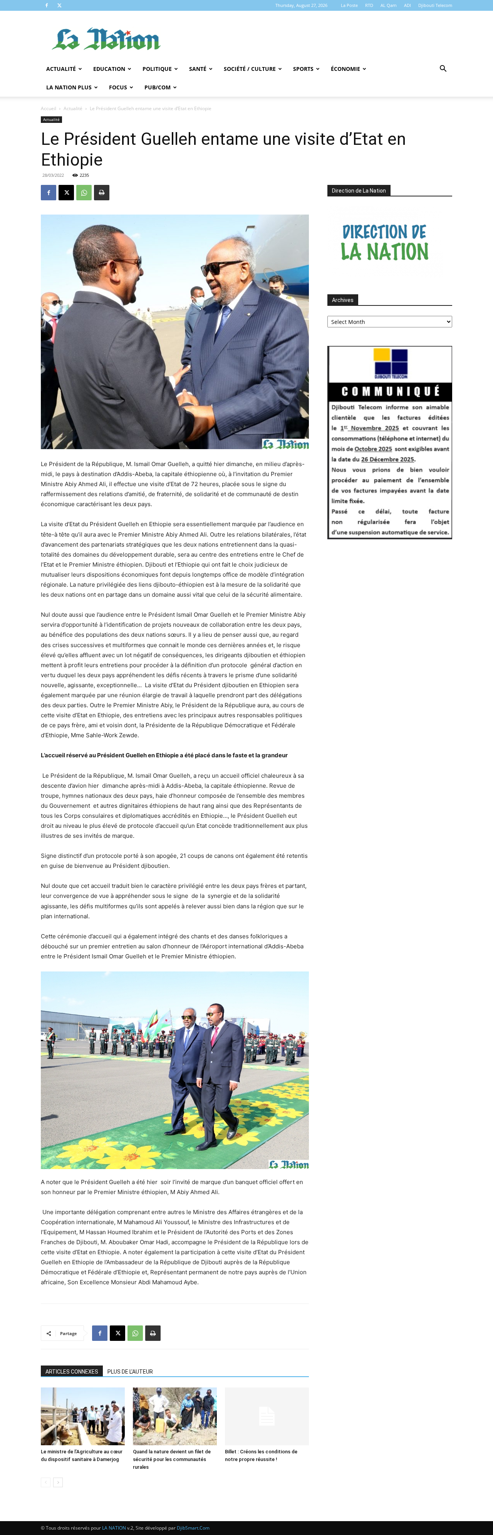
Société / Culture (250, 68)
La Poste (349, 5)
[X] (59, 5)
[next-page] (58, 1482)
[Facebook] (46, 5)
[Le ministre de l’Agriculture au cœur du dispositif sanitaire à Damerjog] (83, 1416)
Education (109, 68)
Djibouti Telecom (435, 5)
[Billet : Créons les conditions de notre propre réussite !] (267, 1416)
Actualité (61, 68)
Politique (157, 68)
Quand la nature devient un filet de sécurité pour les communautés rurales (172, 1459)
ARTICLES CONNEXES (71, 1372)
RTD (369, 5)
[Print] (101, 192)
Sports (303, 68)
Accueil (48, 108)
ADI (407, 5)
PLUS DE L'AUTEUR (130, 1372)
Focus (118, 87)
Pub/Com (157, 87)
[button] (443, 69)
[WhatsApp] (84, 192)
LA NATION (114, 1528)
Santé (197, 68)
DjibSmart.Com (193, 1528)
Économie (345, 68)
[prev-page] (45, 1482)
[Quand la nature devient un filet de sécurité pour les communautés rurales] (175, 1416)
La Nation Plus (69, 87)
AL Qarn (389, 5)
